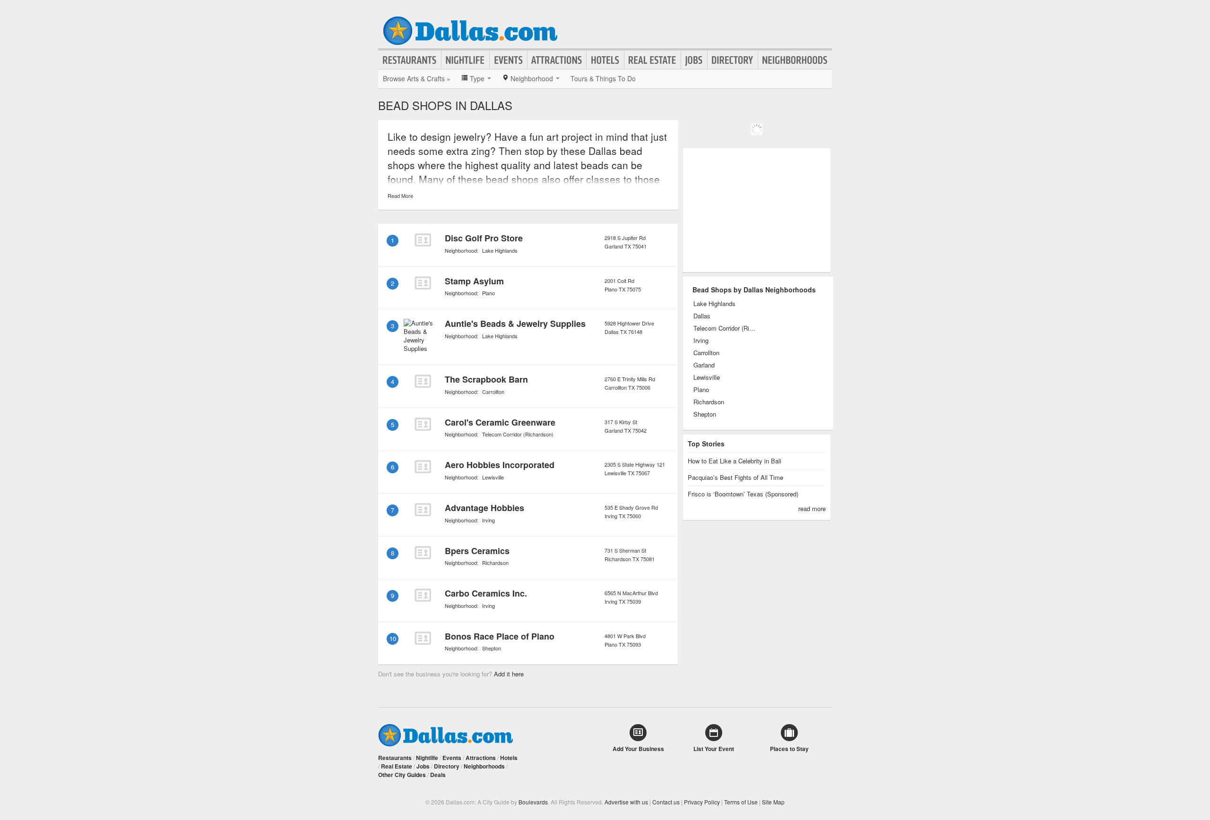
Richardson (495, 562)
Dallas (701, 316)
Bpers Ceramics (477, 551)
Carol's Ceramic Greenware (500, 422)
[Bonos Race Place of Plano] (422, 638)
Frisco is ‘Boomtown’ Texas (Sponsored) (743, 493)
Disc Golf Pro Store (484, 238)
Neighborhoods (795, 60)
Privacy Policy (702, 802)
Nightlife (465, 60)
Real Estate (652, 60)
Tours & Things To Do (603, 78)
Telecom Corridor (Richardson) (517, 434)
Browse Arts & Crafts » (416, 78)
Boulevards (533, 802)
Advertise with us (626, 802)
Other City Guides (402, 774)
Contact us (666, 802)
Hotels (605, 60)
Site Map (773, 802)
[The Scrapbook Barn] (422, 381)
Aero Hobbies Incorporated (499, 465)
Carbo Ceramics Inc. (486, 593)
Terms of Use (741, 802)
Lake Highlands (500, 250)
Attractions (556, 60)
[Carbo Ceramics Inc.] (422, 595)
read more (812, 508)
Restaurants (410, 60)
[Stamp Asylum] (422, 283)
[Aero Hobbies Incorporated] (422, 466)
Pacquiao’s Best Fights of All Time (735, 477)
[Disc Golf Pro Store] (422, 240)
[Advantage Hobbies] (422, 509)
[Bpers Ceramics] (422, 552)
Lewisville (493, 477)
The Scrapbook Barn (486, 379)
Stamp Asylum (474, 281)
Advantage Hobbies (484, 508)
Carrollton (493, 391)
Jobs (694, 60)
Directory (733, 60)
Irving (488, 520)
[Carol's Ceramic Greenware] (422, 424)
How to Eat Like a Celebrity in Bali (734, 460)
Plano (488, 293)
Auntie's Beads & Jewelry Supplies (515, 323)
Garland (704, 365)
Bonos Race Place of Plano (499, 636)
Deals (438, 774)
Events (508, 60)
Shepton (491, 648)
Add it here (509, 673)
